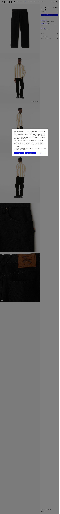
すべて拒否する (30, 153)
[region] (30, 142)
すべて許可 (19, 153)
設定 (41, 153)
